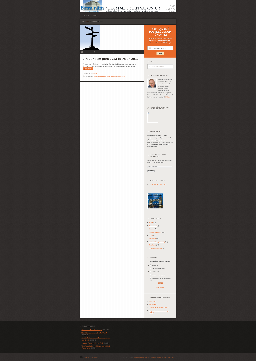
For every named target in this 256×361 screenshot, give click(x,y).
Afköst (151, 222)
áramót (95, 76)
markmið (107, 76)
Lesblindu (155, 265)
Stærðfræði (152, 245)
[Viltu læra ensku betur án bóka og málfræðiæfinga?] (155, 210)
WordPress (167, 357)
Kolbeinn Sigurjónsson (103, 52)
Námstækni (152, 238)
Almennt (95, 73)
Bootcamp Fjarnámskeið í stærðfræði (92, 343)
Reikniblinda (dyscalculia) (157, 242)
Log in (174, 357)
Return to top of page (91, 357)
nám (123, 76)
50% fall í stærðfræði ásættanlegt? (92, 330)
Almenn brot (153, 226)
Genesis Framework (157, 357)
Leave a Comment (120, 52)
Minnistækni (114, 76)
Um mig (95, 15)
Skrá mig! (151, 170)
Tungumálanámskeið (155, 248)
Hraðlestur (101, 76)
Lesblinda (85, 15)
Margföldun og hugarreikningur (158, 307)
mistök (120, 76)
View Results (160, 287)
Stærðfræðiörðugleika (158, 268)
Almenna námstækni (158, 275)
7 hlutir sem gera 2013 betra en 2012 (110, 59)
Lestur (151, 235)
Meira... (167, 97)
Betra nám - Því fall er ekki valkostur (128, 6)
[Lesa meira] (87, 68)
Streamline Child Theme (141, 357)
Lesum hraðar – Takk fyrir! (157, 184)
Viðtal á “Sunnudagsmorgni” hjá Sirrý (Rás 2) (94, 333)
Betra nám (152, 301)
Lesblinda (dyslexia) (155, 232)
